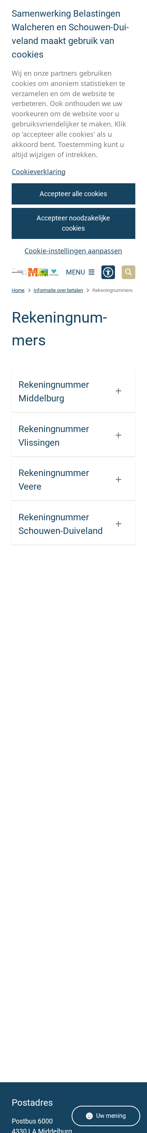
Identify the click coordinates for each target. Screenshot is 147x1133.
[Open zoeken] (128, 272)
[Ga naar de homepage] (35, 272)
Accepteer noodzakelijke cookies (73, 223)
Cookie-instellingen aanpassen (73, 250)
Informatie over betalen (58, 290)
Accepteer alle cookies (73, 194)
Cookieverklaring (39, 171)
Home (18, 290)
